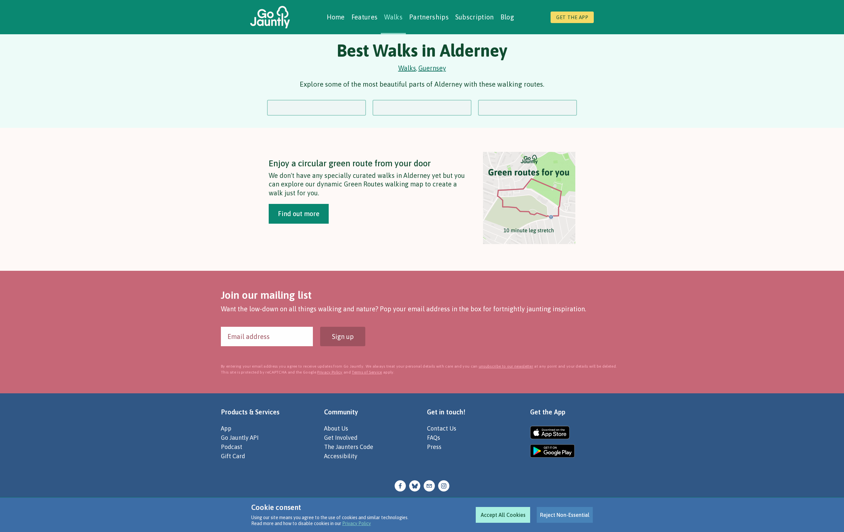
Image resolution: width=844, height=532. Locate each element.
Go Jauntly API (239, 437)
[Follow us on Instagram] (443, 485)
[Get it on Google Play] (552, 451)
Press (434, 446)
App (226, 428)
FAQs (433, 437)
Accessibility (340, 456)
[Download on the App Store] (552, 432)
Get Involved (340, 437)
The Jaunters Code (348, 446)
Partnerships (429, 17)
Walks (393, 17)
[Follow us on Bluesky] (414, 485)
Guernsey (432, 68)
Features (364, 17)
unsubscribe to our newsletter (506, 366)
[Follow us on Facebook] (400, 485)
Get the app (572, 17)
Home (336, 17)
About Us (336, 428)
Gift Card (233, 456)
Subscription (474, 17)
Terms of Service (367, 372)
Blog (507, 17)
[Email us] (429, 485)
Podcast (231, 446)
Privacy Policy (356, 523)
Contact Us (441, 428)
